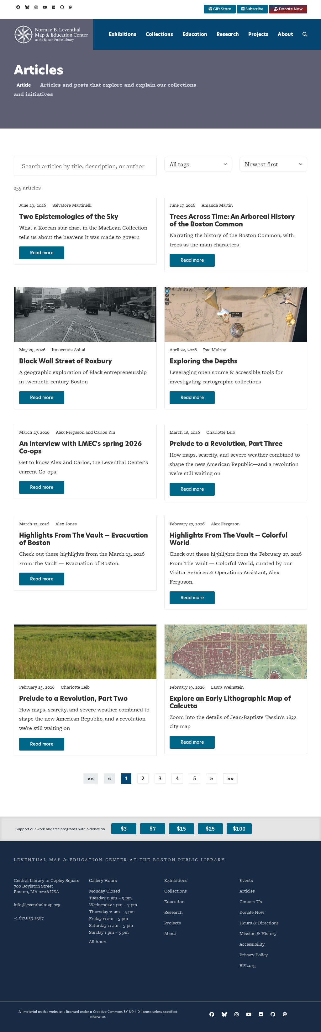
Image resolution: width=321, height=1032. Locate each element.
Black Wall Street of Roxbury (65, 361)
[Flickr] (54, 7)
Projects (258, 34)
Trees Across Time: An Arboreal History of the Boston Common (232, 220)
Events (246, 880)
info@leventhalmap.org (37, 904)
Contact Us (250, 901)
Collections (159, 34)
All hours (98, 941)
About (285, 34)
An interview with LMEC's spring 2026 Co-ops (80, 447)
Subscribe (254, 9)
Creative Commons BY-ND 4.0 (116, 1011)
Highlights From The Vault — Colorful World (228, 539)
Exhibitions (122, 34)
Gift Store (221, 9)
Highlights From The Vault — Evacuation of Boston (83, 539)
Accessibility (252, 944)
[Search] (305, 34)
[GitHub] (62, 7)
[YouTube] (45, 7)
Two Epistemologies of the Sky (68, 216)
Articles (247, 891)
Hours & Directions (259, 922)
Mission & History (257, 933)
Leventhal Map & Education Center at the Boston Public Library (119, 860)
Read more (41, 253)
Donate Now (290, 9)
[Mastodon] (70, 7)
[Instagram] (36, 7)
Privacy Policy (253, 954)
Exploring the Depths (204, 361)
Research (228, 34)
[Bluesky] (27, 7)
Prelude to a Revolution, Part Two (73, 698)
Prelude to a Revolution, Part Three (226, 443)
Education (194, 34)
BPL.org (247, 965)
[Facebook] (18, 7)
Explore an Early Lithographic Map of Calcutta (230, 702)
